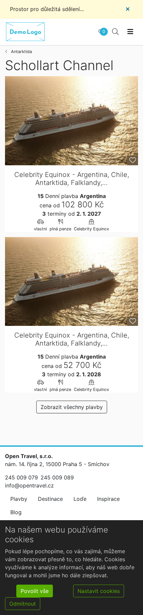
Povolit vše (35, 591)
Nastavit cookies (98, 591)
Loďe (79, 498)
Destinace (50, 498)
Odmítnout (22, 603)
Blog (16, 512)
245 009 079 (21, 477)
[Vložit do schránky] (132, 160)
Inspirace (108, 498)
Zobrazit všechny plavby (72, 407)
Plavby (18, 498)
